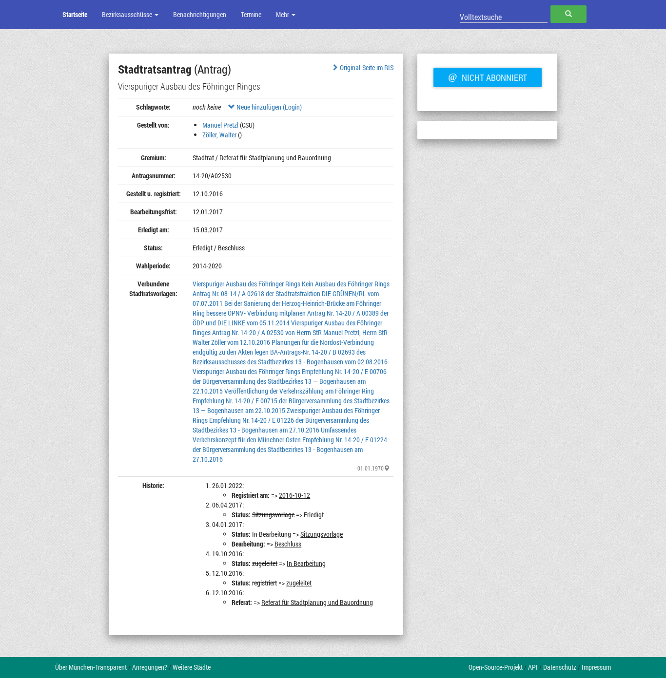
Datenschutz (559, 667)
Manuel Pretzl (220, 125)
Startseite (74, 14)
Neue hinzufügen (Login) (268, 107)
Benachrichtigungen (199, 14)
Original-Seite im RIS (366, 67)
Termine (251, 14)
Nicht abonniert (487, 76)
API (533, 667)
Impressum (596, 667)
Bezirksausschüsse (128, 14)
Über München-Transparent (91, 667)
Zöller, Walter (219, 134)
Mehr (283, 14)
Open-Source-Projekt (496, 667)
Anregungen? (149, 667)
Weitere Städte (192, 667)
